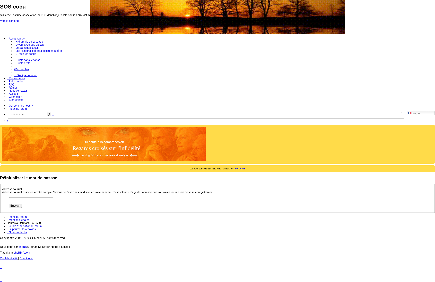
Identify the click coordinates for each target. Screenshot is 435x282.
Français (415, 113)
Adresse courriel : (12, 189)
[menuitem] (28, 41)
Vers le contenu (9, 20)
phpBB (23, 246)
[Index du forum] (2, 1)
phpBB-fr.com (22, 252)
